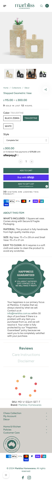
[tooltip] (46, 186)
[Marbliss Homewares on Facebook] (23, 477)
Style (6, 134)
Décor (6, 419)
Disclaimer (26, 361)
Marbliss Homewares (29, 404)
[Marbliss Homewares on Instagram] (29, 477)
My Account (9, 416)
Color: (13, 112)
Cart (47, 6)
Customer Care (11, 432)
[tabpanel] (26, 38)
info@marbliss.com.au (19, 313)
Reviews (26, 348)
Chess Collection (12, 413)
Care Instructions (26, 354)
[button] (26, 185)
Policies (7, 429)
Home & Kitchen (12, 426)
